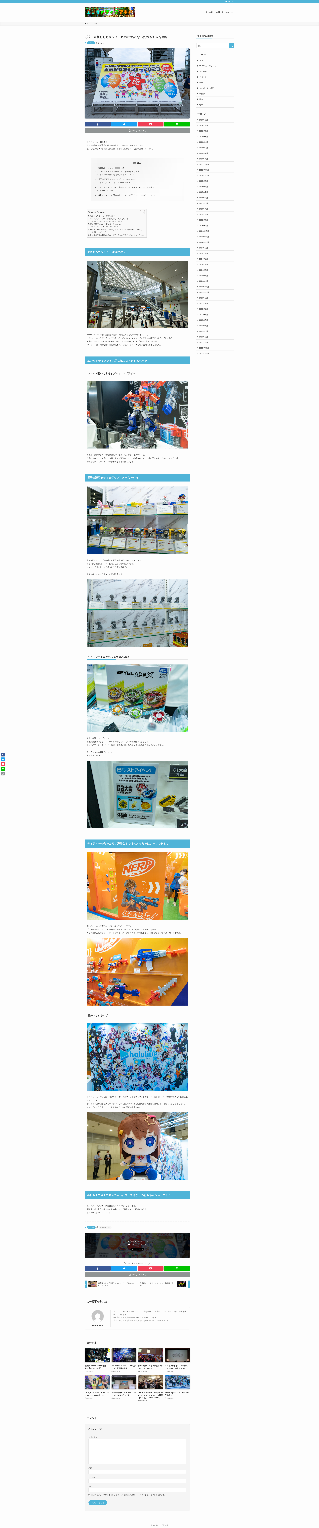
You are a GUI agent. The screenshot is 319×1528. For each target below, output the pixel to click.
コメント (92, 1437)
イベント (91, 43)
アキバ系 (203, 71)
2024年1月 (203, 281)
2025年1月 (203, 225)
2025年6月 (203, 197)
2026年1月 (203, 158)
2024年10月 (204, 242)
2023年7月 (203, 309)
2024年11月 (204, 236)
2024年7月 (203, 259)
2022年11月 (204, 353)
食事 (201, 104)
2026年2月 (203, 153)
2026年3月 (203, 147)
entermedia (97, 1325)
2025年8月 (203, 186)
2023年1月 (203, 342)
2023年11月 (204, 286)
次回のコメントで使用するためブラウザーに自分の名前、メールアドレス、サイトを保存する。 (128, 1495)
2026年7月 (203, 125)
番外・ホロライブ (109, 190)
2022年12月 (204, 348)
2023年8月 (203, 303)
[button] (98, 124)
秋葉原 (202, 93)
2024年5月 (203, 270)
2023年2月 (203, 336)
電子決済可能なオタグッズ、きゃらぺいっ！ (117, 179)
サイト (91, 1486)
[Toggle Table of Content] (141, 212)
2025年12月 (204, 164)
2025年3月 (203, 214)
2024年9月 (203, 247)
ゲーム (202, 82)
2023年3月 (203, 331)
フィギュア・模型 (206, 88)
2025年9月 (203, 181)
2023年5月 (203, 320)
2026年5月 (203, 136)
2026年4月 (203, 142)
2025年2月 (203, 220)
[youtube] (229, 1)
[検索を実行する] (231, 45)
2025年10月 (204, 175)
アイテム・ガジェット (208, 66)
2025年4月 (203, 208)
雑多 (201, 99)
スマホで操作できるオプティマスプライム (118, 174)
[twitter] (226, 1)
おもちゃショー (105, 1227)
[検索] (232, 1)
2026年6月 (203, 131)
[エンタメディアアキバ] (110, 12)
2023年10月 (204, 292)
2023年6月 (203, 314)
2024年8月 (203, 253)
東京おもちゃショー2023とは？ (111, 168)
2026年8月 (203, 119)
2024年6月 (203, 264)
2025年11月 (204, 170)
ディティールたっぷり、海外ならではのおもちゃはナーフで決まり (126, 187)
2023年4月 (203, 325)
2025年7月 (203, 192)
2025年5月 (203, 203)
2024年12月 (204, 231)
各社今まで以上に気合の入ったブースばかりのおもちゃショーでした (127, 195)
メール (91, 1477)
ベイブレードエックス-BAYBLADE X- (116, 182)
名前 (90, 1468)
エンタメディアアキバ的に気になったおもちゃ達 (118, 171)
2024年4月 (203, 275)
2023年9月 (203, 297)
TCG (201, 60)
